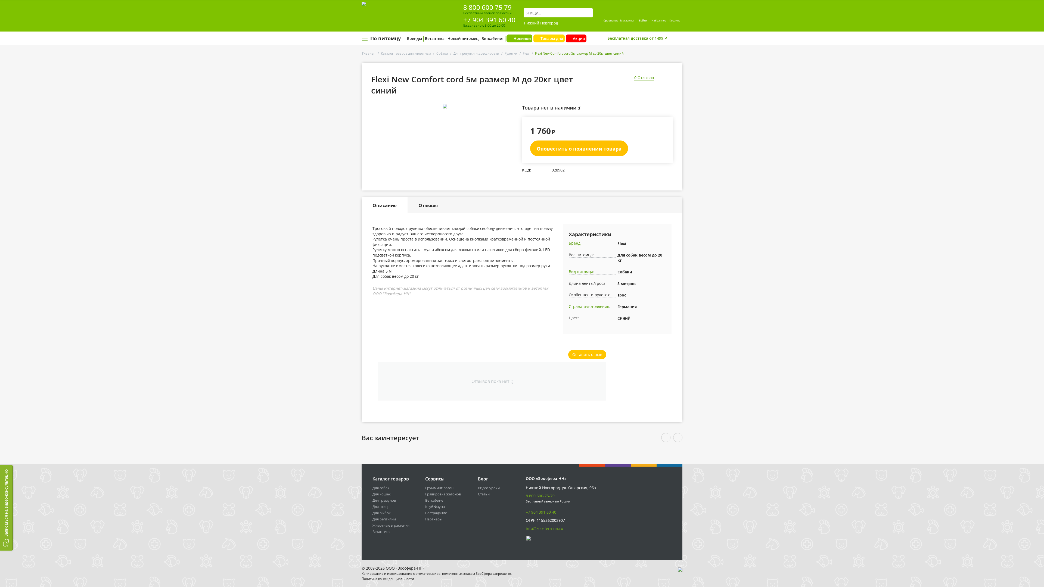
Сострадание (436, 512)
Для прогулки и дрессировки (476, 53)
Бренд (574, 243)
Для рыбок (381, 512)
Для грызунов (384, 500)
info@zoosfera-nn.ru (544, 528)
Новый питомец (463, 38)
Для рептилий (384, 519)
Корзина (675, 20)
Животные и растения (390, 525)
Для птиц (380, 506)
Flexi (526, 53)
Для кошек (381, 494)
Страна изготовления (589, 306)
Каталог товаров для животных (406, 53)
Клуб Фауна (435, 506)
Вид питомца (581, 271)
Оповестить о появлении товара (579, 148)
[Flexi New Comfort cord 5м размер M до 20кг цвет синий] (444, 106)
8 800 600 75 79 (487, 7)
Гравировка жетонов (443, 494)
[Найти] (588, 13)
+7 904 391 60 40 (489, 19)
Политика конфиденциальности (388, 578)
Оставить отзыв (587, 354)
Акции (579, 38)
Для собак (380, 487)
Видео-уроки (489, 487)
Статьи (484, 494)
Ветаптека (435, 38)
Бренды (414, 38)
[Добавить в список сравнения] (512, 118)
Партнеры (433, 519)
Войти (643, 20)
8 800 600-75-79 (540, 495)
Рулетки (511, 53)
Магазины (627, 20)
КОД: (526, 170)
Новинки (522, 38)
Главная (368, 53)
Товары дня (551, 38)
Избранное (658, 20)
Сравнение (611, 20)
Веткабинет (492, 38)
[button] (6, 508)
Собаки (442, 53)
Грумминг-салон (439, 487)
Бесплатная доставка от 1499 (637, 38)
